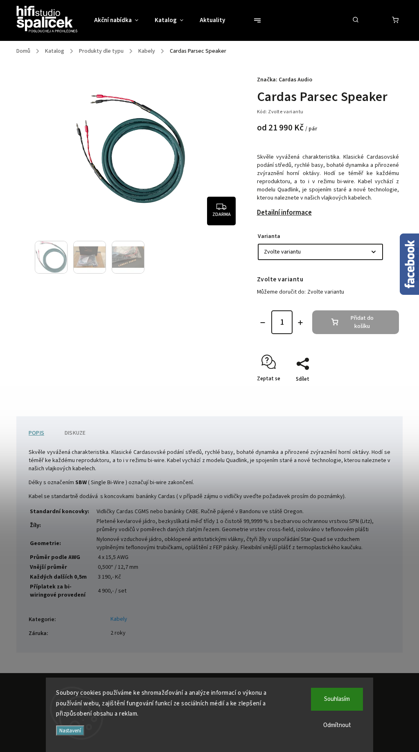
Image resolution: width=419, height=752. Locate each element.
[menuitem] (120, 20)
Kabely (118, 619)
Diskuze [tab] (75, 433)
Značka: (284, 80)
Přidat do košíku (362, 322)
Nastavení (70, 730)
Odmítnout (337, 725)
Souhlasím (337, 699)
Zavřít (373, 393)
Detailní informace (284, 213)
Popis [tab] (36, 433)
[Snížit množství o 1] (262, 322)
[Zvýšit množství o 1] (300, 322)
